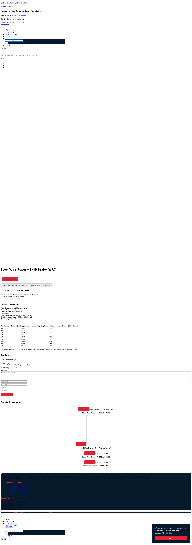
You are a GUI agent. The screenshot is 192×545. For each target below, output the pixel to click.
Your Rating (4, 368)
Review (4, 370)
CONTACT (9, 36)
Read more (83, 409)
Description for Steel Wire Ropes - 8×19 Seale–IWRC (22, 285)
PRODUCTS (9, 33)
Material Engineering (18, 494)
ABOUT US (9, 31)
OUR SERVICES (11, 34)
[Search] (6, 43)
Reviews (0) (46, 285)
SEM (50, 512)
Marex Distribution (7, 6)
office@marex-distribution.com (21, 22)
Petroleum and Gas (17, 488)
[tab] (21, 285)
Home (3, 55)
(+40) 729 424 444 (7, 52)
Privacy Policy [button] (167, 533)
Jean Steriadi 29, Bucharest (18, 15)
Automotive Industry (17, 492)
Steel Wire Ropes (10, 55)
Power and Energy (17, 487)
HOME (7, 29)
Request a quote (10, 279)
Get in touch (5, 24)
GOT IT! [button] (171, 538)
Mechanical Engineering (19, 490)
